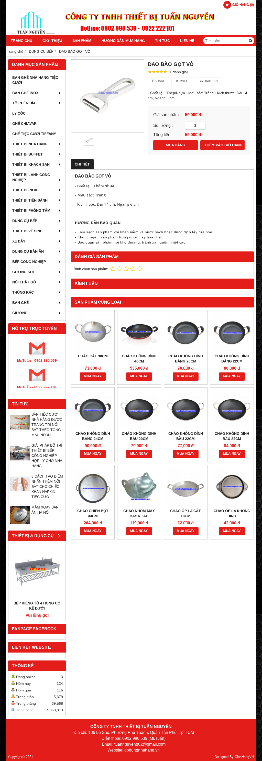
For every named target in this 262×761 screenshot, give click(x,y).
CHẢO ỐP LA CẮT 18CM (185, 513)
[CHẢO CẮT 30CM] (93, 332)
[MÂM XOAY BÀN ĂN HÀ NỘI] (20, 524)
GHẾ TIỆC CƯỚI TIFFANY (34, 134)
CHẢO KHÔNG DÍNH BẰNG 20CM (185, 358)
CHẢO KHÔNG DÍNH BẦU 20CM (139, 436)
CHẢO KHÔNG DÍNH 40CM (139, 358)
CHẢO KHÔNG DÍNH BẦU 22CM (185, 436)
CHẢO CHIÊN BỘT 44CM (92, 513)
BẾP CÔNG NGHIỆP (29, 262)
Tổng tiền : (162, 134)
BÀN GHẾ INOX (25, 93)
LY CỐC (19, 113)
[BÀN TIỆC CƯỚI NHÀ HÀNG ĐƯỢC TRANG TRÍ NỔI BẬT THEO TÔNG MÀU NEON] (20, 431)
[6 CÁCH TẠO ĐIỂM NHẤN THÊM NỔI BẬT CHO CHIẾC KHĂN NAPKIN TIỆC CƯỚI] (20, 493)
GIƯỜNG (20, 313)
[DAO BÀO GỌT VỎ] (107, 96)
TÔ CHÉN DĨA (24, 103)
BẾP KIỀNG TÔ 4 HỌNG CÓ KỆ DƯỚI (37, 605)
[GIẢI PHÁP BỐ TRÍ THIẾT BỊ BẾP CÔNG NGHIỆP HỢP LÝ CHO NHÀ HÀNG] (20, 462)
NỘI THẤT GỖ (24, 282)
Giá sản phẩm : (167, 114)
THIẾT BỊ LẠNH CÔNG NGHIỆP (31, 177)
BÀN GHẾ (20, 303)
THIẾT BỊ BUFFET (27, 154)
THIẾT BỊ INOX (24, 190)
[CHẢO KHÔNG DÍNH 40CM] (139, 332)
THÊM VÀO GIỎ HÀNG (223, 145)
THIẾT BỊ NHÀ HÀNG (30, 144)
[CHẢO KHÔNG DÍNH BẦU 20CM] (139, 409)
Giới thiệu (52, 41)
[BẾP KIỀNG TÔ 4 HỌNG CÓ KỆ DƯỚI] (37, 572)
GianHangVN (244, 757)
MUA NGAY (93, 376)
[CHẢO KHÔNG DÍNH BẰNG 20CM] (186, 332)
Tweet (184, 81)
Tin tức (162, 41)
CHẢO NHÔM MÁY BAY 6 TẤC (139, 513)
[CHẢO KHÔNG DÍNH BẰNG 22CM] (232, 332)
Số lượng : (163, 125)
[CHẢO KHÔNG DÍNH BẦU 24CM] (232, 409)
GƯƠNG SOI (23, 272)
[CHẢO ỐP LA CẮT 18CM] (186, 487)
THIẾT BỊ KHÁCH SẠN (31, 164)
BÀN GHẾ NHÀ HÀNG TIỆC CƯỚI (35, 80)
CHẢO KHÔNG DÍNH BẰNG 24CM (92, 436)
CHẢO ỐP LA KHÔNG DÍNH (232, 513)
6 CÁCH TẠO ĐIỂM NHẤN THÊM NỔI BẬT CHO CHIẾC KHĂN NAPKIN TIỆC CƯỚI (47, 486)
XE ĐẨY (18, 241)
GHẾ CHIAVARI (25, 124)
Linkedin (210, 81)
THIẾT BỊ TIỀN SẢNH (30, 200)
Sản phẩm (81, 41)
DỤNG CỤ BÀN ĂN (28, 251)
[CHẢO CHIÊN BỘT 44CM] (93, 487)
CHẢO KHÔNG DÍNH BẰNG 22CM (232, 358)
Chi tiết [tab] (82, 164)
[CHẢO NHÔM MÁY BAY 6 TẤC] (139, 487)
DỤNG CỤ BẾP (24, 221)
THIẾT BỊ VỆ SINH (27, 231)
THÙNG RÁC (23, 292)
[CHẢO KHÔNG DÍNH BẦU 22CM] (186, 409)
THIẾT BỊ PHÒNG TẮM (31, 210)
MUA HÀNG (175, 145)
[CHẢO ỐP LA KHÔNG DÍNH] (232, 487)
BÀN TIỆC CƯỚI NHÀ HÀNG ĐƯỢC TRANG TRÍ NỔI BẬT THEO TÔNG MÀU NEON (46, 424)
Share (159, 81)
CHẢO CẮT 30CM (93, 356)
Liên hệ (187, 41)
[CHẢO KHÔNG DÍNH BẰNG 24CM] (93, 409)
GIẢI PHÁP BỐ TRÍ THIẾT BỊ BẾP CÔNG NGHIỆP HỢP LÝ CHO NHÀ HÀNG (46, 455)
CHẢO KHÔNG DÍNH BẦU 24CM (232, 436)
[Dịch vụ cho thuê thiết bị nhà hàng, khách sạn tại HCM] (131, 34)
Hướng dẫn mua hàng (123, 41)
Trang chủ (21, 41)
